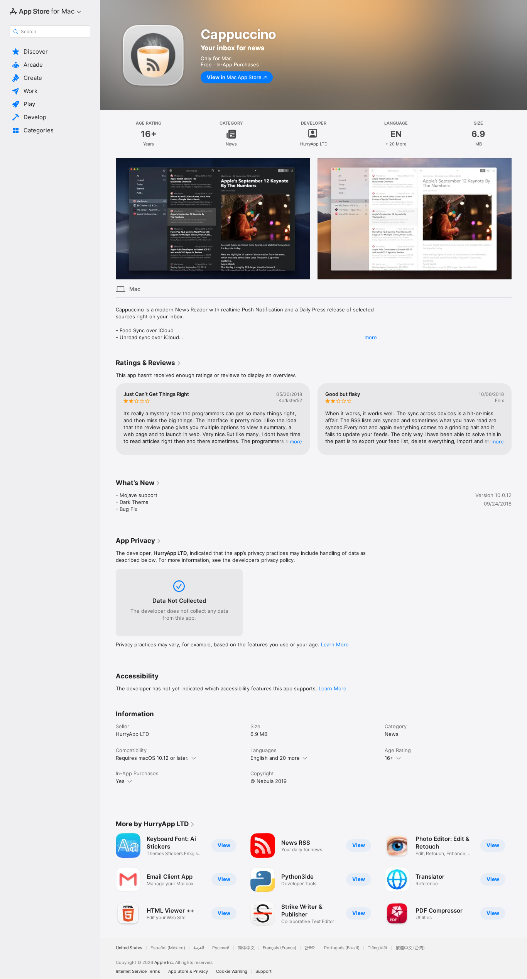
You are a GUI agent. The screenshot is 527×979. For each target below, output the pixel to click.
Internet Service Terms (138, 971)
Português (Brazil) (342, 948)
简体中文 (246, 948)
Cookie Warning (231, 971)
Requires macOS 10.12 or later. (152, 758)
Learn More (335, 644)
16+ (389, 758)
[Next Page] (519, 218)
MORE (296, 441)
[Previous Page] (108, 218)
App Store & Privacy (188, 971)
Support (263, 971)
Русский (221, 948)
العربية (198, 948)
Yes (120, 781)
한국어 (310, 948)
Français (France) (279, 948)
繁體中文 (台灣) (410, 948)
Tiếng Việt (377, 948)
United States (129, 948)
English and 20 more (275, 758)
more (371, 337)
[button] (50, 51)
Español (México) (167, 948)
